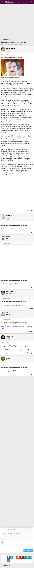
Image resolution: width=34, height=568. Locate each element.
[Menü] (2, 2)
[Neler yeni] (28, 2)
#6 (32, 343)
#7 (32, 364)
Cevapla (31, 210)
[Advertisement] (17, 22)
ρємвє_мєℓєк (6, 44)
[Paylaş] (30, 55)
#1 (32, 55)
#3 (32, 243)
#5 (32, 319)
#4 (32, 298)
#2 (32, 222)
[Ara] (32, 2)
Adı (2, 542)
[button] (3, 529)
